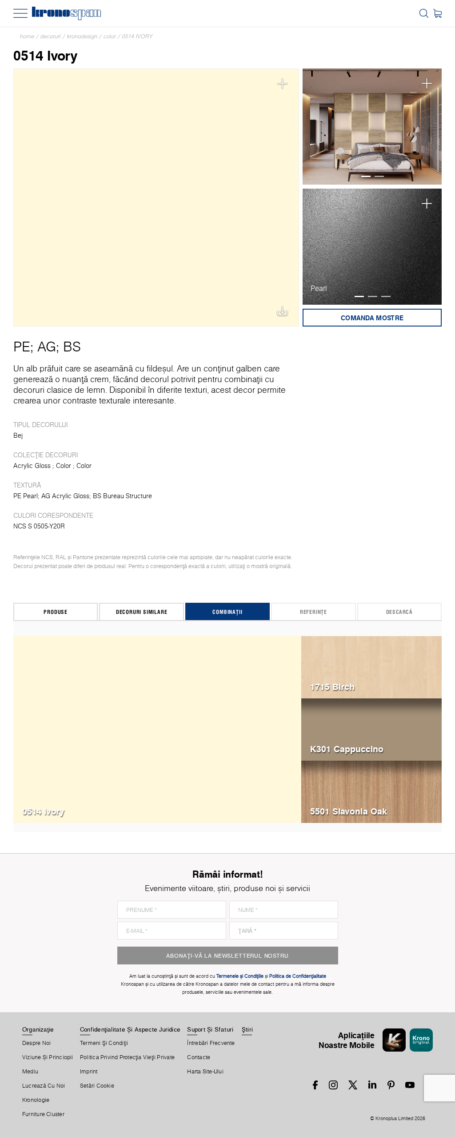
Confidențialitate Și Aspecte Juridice (130, 1029)
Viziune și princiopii (47, 1057)
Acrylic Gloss (32, 465)
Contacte (198, 1057)
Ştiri (247, 1029)
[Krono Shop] (437, 13)
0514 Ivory (137, 36)
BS (72, 346)
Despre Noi (36, 1043)
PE (21, 346)
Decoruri (50, 36)
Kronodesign (82, 36)
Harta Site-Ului (205, 1071)
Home (27, 36)
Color (110, 36)
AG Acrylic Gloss (65, 496)
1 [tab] (366, 176)
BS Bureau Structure (122, 496)
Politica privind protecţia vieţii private (127, 1057)
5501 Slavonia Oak (348, 811)
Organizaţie (38, 1029)
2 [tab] (379, 176)
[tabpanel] (372, 127)
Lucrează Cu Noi (43, 1085)
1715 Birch (332, 686)
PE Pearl (25, 496)
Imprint (89, 1071)
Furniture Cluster (43, 1114)
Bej (18, 435)
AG (46, 346)
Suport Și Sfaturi (210, 1029)
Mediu (30, 1071)
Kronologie (35, 1100)
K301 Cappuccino (346, 748)
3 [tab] (386, 296)
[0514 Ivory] (156, 198)
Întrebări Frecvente (211, 1043)
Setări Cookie (97, 1085)
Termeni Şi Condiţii (104, 1043)
